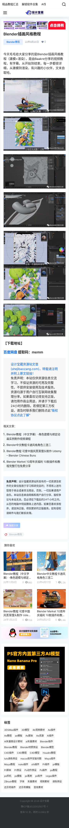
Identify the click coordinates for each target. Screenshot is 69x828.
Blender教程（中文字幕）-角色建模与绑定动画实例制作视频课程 (17, 577)
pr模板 (56, 764)
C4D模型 (34, 752)
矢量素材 (32, 781)
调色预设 (57, 781)
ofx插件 (35, 764)
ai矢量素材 (31, 741)
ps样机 (7, 775)
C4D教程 (22, 752)
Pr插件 (46, 764)
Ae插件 (51, 729)
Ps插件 (43, 770)
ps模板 (18, 775)
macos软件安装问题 (31, 758)
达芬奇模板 (24, 787)
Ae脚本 (29, 735)
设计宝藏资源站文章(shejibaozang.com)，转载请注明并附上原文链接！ (34, 368)
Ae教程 (8, 735)
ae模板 (18, 735)
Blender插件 (46, 741)
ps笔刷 (28, 775)
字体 (22, 781)
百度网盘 (10, 352)
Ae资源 (40, 735)
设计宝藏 (44, 800)
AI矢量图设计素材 (13, 741)
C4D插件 (9, 752)
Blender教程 (13, 41)
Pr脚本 (7, 770)
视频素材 (44, 781)
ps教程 (53, 770)
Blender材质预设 (29, 747)
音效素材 (38, 787)
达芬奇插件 (10, 787)
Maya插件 (50, 758)
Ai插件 (50, 735)
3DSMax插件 (11, 729)
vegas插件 (51, 775)
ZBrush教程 (10, 781)
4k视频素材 (39, 729)
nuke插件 (23, 764)
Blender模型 (47, 747)
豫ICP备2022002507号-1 (34, 806)
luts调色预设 (10, 758)
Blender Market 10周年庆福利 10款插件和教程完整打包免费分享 (51, 615)
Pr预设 (17, 770)
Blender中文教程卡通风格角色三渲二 (29, 444)
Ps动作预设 (30, 770)
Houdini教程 (49, 752)
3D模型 (25, 729)
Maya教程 (9, 764)
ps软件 (38, 775)
